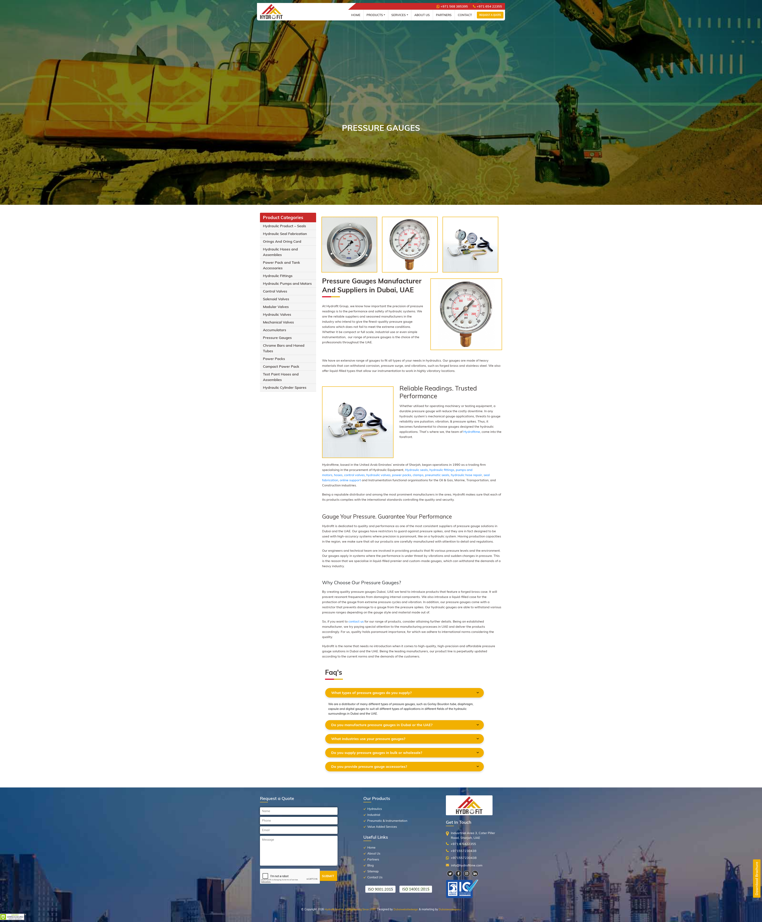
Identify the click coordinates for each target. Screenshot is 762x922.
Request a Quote (490, 14)
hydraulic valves (378, 475)
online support (350, 480)
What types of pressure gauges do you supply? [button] (371, 692)
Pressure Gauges (277, 337)
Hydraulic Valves (277, 314)
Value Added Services (382, 827)
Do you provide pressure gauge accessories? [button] (369, 766)
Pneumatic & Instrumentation (387, 821)
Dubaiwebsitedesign (406, 909)
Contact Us (374, 877)
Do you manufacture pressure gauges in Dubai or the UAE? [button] (381, 725)
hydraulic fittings (441, 470)
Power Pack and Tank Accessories (281, 265)
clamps (418, 475)
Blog (370, 865)
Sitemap (373, 871)
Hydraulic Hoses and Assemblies (280, 252)
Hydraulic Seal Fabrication (285, 233)
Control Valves (275, 291)
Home (355, 15)
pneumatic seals (437, 475)
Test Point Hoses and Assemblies (281, 377)
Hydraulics (374, 809)
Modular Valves (276, 306)
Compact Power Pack (281, 366)
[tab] (404, 693)
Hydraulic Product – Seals (284, 226)
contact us (356, 621)
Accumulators (274, 330)
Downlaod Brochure (756, 878)
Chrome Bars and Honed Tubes (283, 348)
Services (398, 15)
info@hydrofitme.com (466, 865)
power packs (401, 475)
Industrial (373, 815)
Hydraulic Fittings (277, 275)
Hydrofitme (471, 432)
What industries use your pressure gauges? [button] (368, 738)
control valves (354, 475)
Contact (465, 15)
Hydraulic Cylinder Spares (284, 387)
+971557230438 (463, 851)
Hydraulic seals (416, 470)
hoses (338, 475)
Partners (444, 15)
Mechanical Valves (278, 322)
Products (375, 15)
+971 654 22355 (489, 6)
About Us (422, 15)
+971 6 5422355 (463, 844)
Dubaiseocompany (450, 909)
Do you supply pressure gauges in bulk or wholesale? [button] (376, 752)
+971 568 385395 (454, 6)
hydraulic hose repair (466, 475)
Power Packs (274, 358)
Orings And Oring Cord (282, 241)
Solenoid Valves (276, 299)
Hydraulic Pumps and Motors (287, 283)
